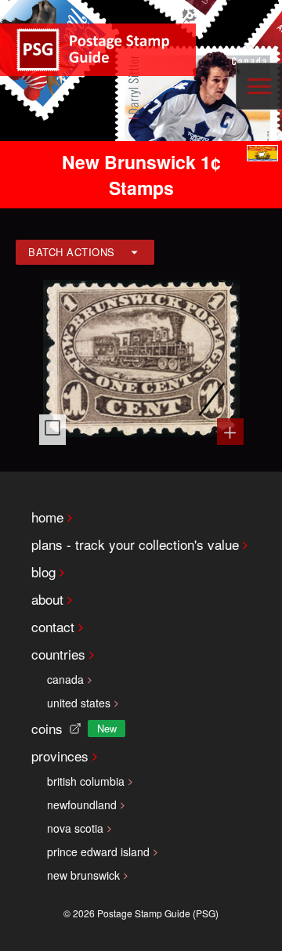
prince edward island (98, 851)
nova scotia (75, 828)
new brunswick (83, 875)
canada (65, 679)
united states (78, 703)
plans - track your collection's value (135, 544)
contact (52, 626)
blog (43, 571)
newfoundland (82, 804)
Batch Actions (71, 251)
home (47, 516)
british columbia (86, 781)
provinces (60, 755)
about (47, 599)
